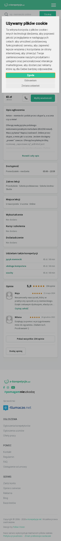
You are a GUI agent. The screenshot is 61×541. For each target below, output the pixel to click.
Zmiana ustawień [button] (30, 85)
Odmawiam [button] (30, 80)
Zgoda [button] (30, 75)
